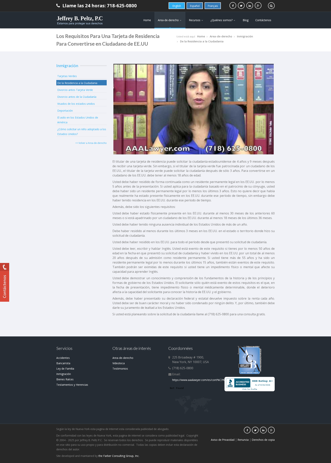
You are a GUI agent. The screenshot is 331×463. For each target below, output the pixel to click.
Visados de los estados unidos (76, 103)
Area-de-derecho (168, 20)
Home (147, 20)
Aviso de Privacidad (222, 440)
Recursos (195, 20)
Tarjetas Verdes (67, 76)
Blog (245, 20)
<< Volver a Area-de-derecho (91, 143)
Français (213, 6)
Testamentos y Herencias (72, 384)
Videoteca (118, 363)
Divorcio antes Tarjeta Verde (75, 90)
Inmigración (245, 36)
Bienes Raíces (65, 379)
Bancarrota (63, 363)
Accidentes (63, 358)
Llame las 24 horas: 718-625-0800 (99, 5)
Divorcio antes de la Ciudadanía (76, 97)
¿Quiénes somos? (222, 20)
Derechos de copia (263, 440)
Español (195, 6)
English (176, 6)
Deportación (65, 110)
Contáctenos (263, 20)
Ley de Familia (65, 368)
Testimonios (120, 368)
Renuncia (243, 440)
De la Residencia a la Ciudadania (202, 41)
